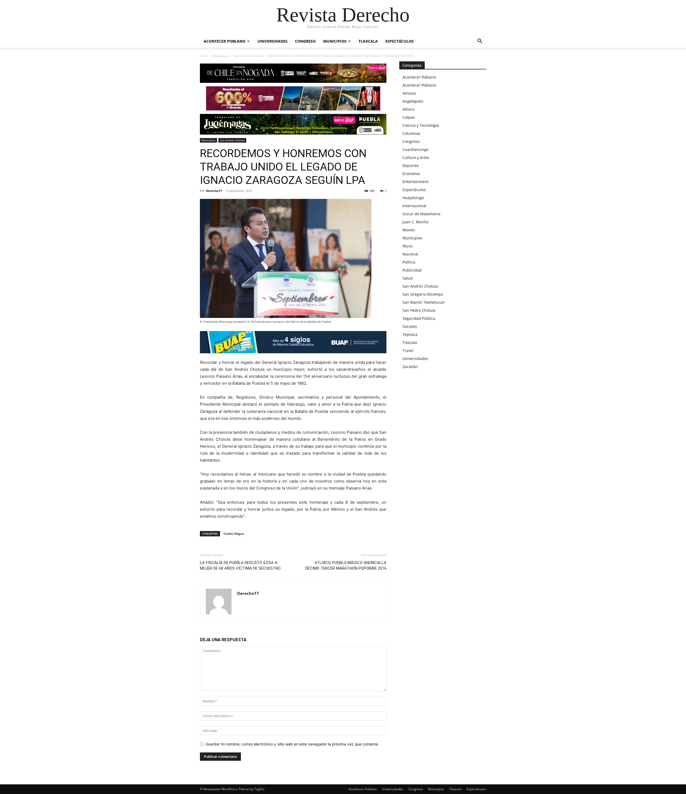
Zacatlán (410, 366)
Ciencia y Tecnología (420, 125)
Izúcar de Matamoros (421, 213)
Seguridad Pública (418, 318)
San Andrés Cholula (248, 56)
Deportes (410, 165)
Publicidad (412, 270)
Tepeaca (409, 334)
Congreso (305, 41)
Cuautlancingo (415, 149)
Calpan (408, 117)
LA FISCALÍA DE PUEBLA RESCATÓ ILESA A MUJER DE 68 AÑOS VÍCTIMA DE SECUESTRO (240, 565)
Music (407, 245)
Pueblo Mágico (233, 534)
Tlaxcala (368, 41)
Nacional (410, 254)
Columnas (411, 133)
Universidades (273, 41)
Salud (407, 278)
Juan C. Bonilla (415, 221)
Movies (408, 229)
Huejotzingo (413, 197)
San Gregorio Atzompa (422, 294)
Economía (411, 173)
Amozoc (409, 93)
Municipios (334, 41)
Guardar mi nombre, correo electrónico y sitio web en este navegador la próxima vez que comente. (292, 744)
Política (408, 262)
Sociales (409, 326)
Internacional (414, 205)
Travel (407, 350)
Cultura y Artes (415, 157)
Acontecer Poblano (224, 41)
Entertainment (415, 181)
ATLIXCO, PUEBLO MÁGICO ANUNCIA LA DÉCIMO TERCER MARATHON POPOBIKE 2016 (345, 565)
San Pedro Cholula (418, 310)
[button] (479, 41)
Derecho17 (214, 191)
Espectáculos (399, 41)
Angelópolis (412, 101)
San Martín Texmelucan (423, 302)
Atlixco (408, 109)
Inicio (204, 56)
